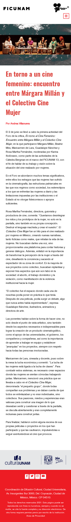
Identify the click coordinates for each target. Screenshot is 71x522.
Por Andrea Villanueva (18, 124)
